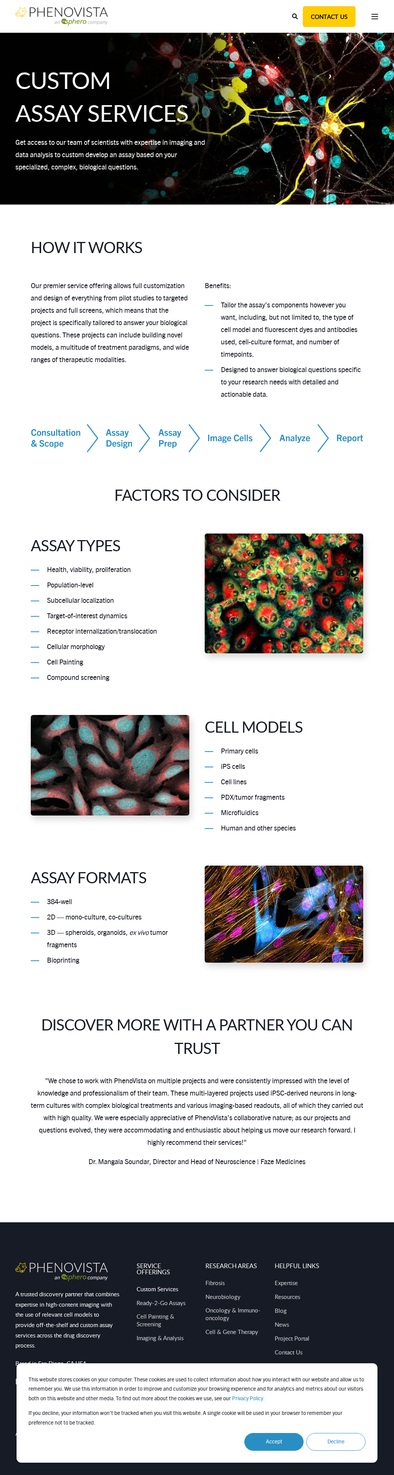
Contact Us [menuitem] (288, 1352)
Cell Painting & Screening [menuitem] (155, 1320)
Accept (274, 1442)
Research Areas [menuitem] (231, 1266)
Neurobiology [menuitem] (222, 1296)
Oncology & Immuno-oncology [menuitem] (232, 1314)
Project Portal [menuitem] (292, 1338)
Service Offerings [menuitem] (153, 1269)
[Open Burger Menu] (374, 16)
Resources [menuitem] (287, 1296)
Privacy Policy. (248, 1398)
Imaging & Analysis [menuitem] (160, 1338)
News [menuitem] (282, 1324)
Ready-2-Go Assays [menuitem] (161, 1303)
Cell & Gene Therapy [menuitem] (231, 1332)
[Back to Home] (61, 16)
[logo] (61, 1272)
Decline (335, 1442)
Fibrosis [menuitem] (215, 1283)
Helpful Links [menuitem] (297, 1266)
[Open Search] (295, 16)
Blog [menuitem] (281, 1310)
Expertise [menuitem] (286, 1283)
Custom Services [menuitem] (157, 1289)
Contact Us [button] (329, 16)
